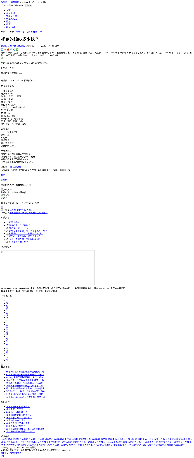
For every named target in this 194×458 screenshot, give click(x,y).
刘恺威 (11, 442)
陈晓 (140, 439)
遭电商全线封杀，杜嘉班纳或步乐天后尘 (25, 383)
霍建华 (16, 439)
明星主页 (20, 32)
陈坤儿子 (95, 445)
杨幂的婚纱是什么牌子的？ (19, 415)
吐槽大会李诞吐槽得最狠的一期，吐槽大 (25, 374)
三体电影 (24, 439)
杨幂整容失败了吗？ (18, 242)
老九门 (159, 439)
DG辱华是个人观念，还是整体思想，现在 (25, 391)
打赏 (3, 175)
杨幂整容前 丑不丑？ (19, 228)
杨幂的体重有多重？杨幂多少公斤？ (26, 236)
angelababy (108, 442)
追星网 (4, 46)
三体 (69, 439)
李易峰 (115, 439)
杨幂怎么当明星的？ (15, 426)
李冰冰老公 (11, 445)
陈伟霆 (104, 439)
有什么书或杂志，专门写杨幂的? (24, 239)
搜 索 (29, 5)
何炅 (185, 439)
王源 (156, 442)
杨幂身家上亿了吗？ (15, 409)
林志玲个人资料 (52, 445)
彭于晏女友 (116, 445)
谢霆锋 (170, 445)
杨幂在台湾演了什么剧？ (18, 423)
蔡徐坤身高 (51, 442)
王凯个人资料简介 (69, 445)
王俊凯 (41, 439)
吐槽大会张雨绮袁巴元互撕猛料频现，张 (25, 372)
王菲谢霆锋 (148, 442)
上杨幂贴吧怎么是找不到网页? (20, 431)
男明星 (134, 439)
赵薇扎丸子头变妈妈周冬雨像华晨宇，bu (25, 380)
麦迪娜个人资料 (181, 442)
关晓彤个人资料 (80, 442)
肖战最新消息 (23, 445)
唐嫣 (154, 439)
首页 (8, 10)
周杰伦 (122, 439)
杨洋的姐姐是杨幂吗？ (19, 225)
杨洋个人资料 (84, 445)
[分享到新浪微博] (8, 49)
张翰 (128, 439)
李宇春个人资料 (166, 442)
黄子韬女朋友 (160, 445)
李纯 (120, 442)
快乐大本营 (168, 439)
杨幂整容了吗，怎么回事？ (19, 418)
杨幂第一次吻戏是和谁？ (18, 406)
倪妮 (144, 445)
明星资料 (12, 46)
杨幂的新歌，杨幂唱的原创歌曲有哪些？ (29, 212)
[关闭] (4, 180)
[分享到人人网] (14, 49)
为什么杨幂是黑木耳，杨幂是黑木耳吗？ (28, 231)
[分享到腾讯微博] (11, 49)
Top (2, 456)
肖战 (125, 442)
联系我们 (5, 2)
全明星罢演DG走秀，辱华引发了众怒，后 (25, 397)
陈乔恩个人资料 (135, 442)
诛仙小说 (147, 439)
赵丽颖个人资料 (95, 442)
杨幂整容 (178, 439)
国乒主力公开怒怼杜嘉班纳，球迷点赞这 (25, 388)
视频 (8, 24)
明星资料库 (11, 16)
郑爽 (110, 439)
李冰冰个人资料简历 (131, 445)
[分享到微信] (17, 49)
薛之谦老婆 (105, 445)
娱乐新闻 (10, 13)
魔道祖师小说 (60, 439)
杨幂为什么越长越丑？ (16, 412)
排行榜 (75, 439)
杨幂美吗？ (14, 222)
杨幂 (10, 439)
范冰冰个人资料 (38, 442)
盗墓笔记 (49, 439)
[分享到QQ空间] (5, 49)
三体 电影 (33, 439)
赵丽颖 (4, 439)
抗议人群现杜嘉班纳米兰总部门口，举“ (24, 386)
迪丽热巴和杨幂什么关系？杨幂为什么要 (25, 429)
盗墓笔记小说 (85, 439)
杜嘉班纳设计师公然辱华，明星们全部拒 (25, 394)
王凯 (115, 442)
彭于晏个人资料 (37, 445)
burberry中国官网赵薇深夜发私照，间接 (24, 377)
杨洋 (6, 442)
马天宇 (150, 445)
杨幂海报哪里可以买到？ (21, 210)
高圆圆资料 (179, 445)
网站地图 (15, 2)
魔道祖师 (96, 439)
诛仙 (17, 442)
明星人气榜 (11, 19)
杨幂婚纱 (17, 167)
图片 (8, 21)
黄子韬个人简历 (65, 442)
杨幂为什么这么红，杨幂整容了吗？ (26, 233)
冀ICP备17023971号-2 (11, 453)
